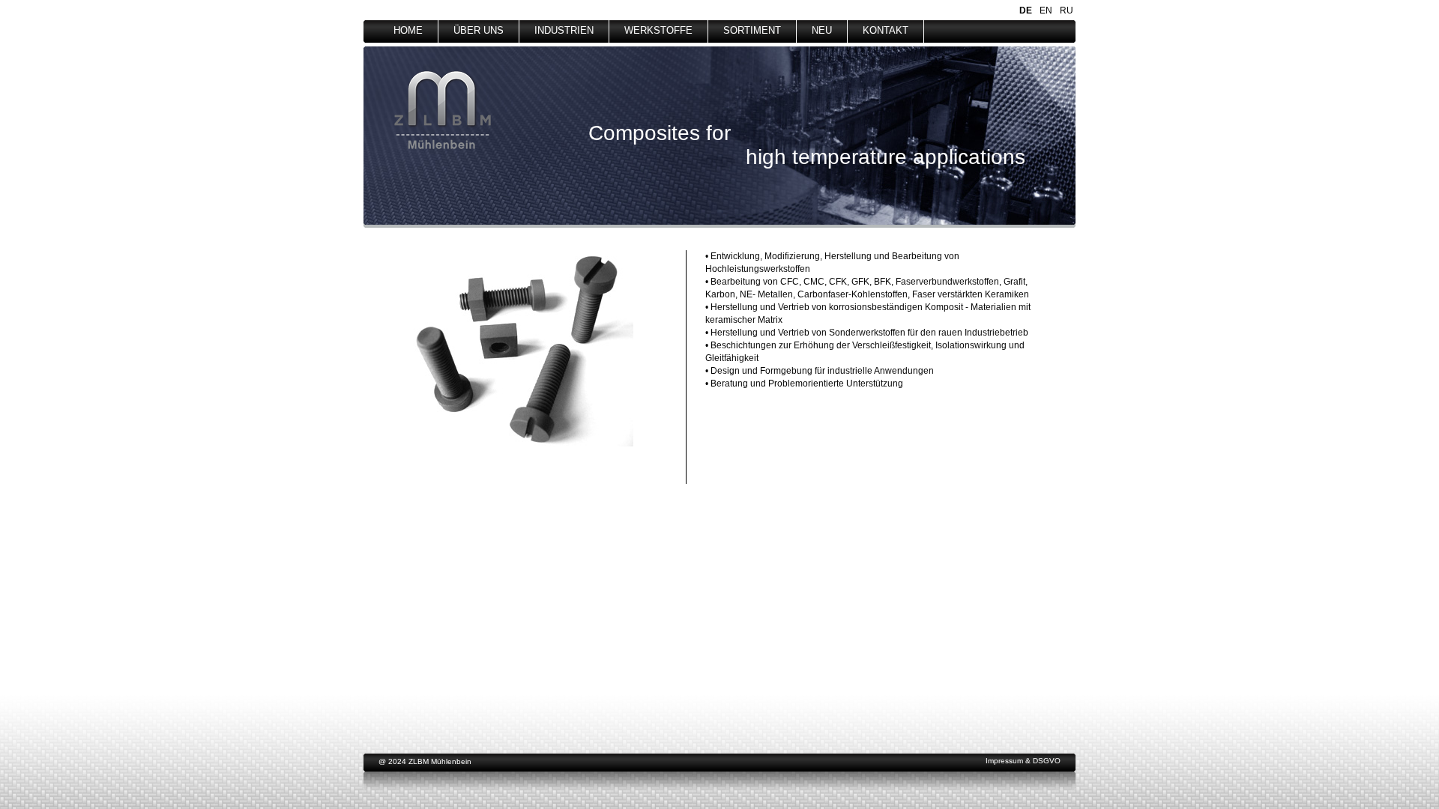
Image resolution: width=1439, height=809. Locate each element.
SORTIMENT (752, 30)
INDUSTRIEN (564, 30)
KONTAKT (885, 30)
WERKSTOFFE (658, 30)
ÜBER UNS (478, 30)
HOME (408, 30)
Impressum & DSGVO (1023, 761)
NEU (822, 30)
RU (1066, 10)
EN (1046, 10)
